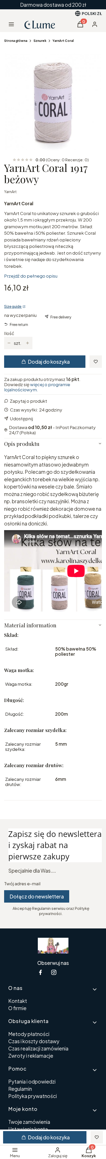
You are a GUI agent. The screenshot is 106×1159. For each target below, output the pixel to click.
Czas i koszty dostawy (33, 1041)
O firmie (17, 1008)
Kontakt (17, 1001)
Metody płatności (28, 1034)
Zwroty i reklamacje (30, 1056)
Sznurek (39, 41)
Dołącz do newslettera (37, 896)
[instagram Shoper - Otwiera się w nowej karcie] (54, 972)
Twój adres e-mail (22, 883)
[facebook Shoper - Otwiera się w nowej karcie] (40, 972)
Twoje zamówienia (29, 1122)
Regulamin (20, 1089)
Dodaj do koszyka (49, 362)
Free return (19, 324)
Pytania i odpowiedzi (32, 1081)
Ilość (9, 333)
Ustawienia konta (28, 1129)
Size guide (13, 306)
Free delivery (61, 317)
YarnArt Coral (63, 41)
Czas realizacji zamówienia (38, 1048)
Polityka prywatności (32, 1096)
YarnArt (10, 191)
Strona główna (15, 41)
